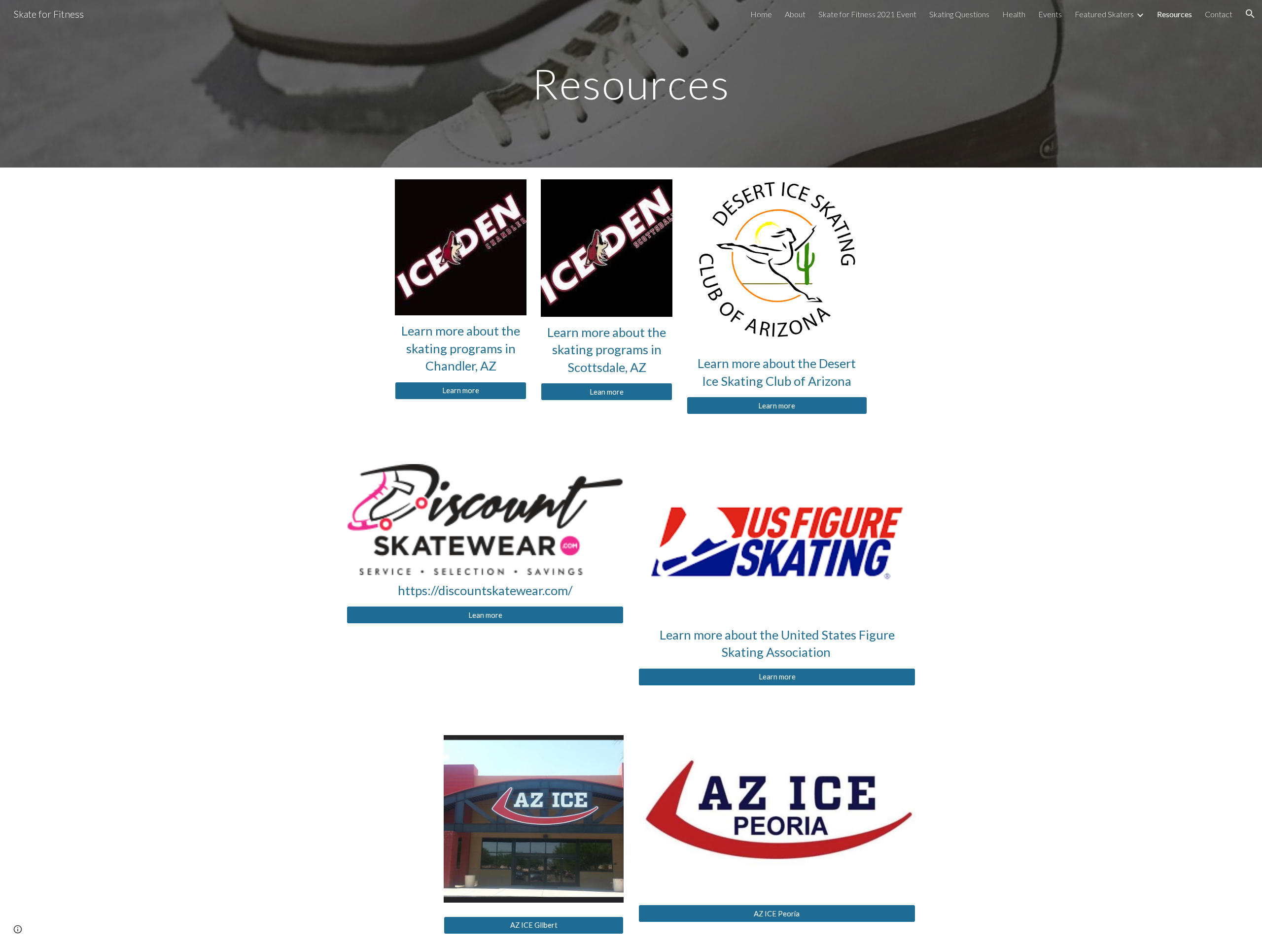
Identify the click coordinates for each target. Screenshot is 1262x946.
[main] (631, 83)
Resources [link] (1174, 14)
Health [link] (1013, 14)
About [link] (795, 14)
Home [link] (761, 14)
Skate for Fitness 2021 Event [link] (867, 14)
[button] (1250, 14)
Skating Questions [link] (959, 14)
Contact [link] (1218, 14)
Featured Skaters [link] (1104, 14)
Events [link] (1050, 14)
